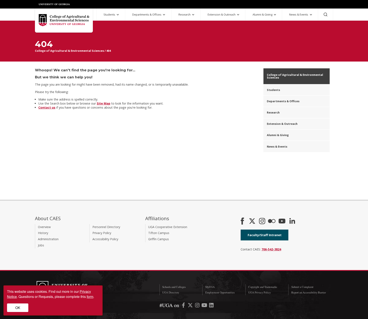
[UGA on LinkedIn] (211, 306)
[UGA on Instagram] (197, 306)
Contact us (46, 107)
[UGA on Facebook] (183, 306)
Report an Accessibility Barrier (308, 292)
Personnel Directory (106, 227)
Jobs (41, 245)
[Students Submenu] (117, 14)
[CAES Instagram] (262, 221)
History (43, 233)
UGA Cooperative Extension (167, 227)
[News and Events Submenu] (311, 14)
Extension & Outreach (222, 14)
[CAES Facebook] (242, 221)
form (90, 296)
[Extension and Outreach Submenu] (238, 14)
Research (184, 14)
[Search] (325, 14)
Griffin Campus (158, 239)
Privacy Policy (101, 233)
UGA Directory (170, 292)
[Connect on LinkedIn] (292, 221)
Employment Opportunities (220, 292)
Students (109, 14)
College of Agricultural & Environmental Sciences (69, 51)
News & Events (298, 14)
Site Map (103, 103)
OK (17, 307)
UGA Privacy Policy (259, 292)
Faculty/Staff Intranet (265, 235)
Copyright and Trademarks (262, 287)
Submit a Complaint (302, 287)
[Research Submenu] (193, 14)
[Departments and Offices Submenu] (164, 14)
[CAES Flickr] (272, 221)
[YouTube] (282, 221)
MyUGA (210, 287)
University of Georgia (54, 4)
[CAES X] (252, 221)
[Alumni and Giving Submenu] (275, 14)
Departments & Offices (146, 14)
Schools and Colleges (174, 287)
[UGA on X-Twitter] (190, 306)
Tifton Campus (158, 233)
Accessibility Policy (105, 239)
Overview (44, 227)
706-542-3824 (271, 249)
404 (108, 51)
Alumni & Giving (262, 14)
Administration (48, 239)
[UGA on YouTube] (204, 306)
